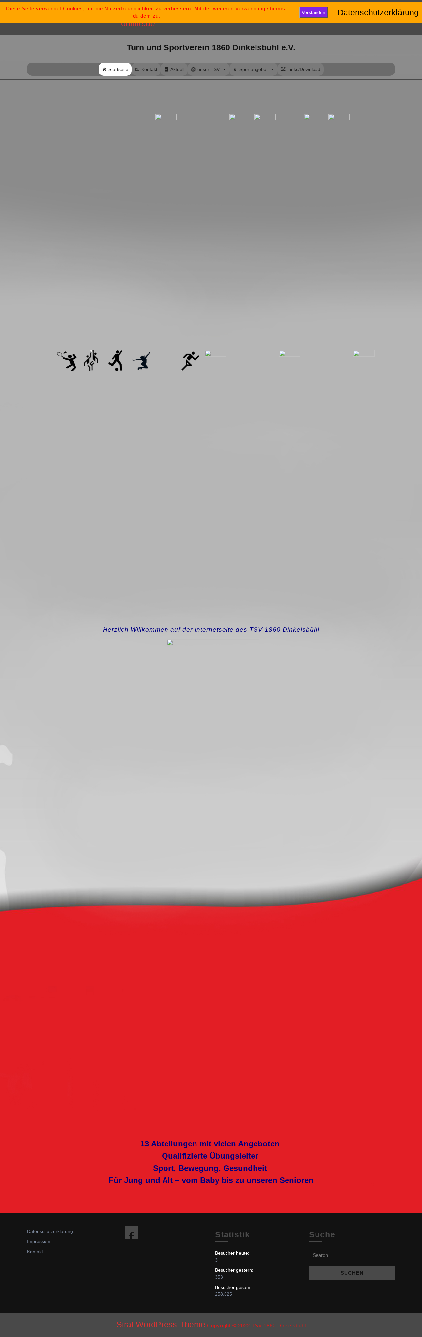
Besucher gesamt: (234, 1287)
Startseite (118, 69)
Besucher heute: (233, 1253)
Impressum (38, 1241)
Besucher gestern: (235, 1270)
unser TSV (208, 69)
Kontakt (149, 69)
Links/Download (303, 69)
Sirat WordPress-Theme (160, 1324)
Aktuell (177, 69)
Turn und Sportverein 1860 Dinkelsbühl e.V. (211, 47)
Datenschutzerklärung (50, 1231)
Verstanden (313, 12)
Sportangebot (253, 69)
